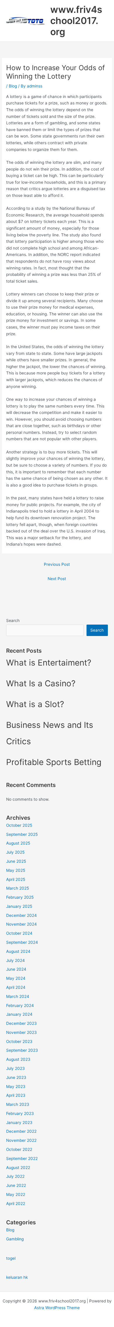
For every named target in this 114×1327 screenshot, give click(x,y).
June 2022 (16, 1185)
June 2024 (16, 969)
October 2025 (19, 825)
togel (10, 1258)
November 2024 (21, 924)
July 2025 (15, 852)
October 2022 (19, 1149)
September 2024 (22, 942)
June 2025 (16, 861)
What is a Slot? (35, 704)
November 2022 (21, 1140)
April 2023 (15, 1095)
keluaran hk (17, 1277)
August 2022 (18, 1167)
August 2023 (18, 1059)
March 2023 (17, 1104)
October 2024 (19, 933)
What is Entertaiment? (48, 663)
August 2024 (18, 951)
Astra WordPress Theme (57, 1307)
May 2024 (15, 978)
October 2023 (19, 1041)
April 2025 (15, 879)
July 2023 (15, 1068)
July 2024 (15, 960)
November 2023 (21, 1032)
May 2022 (15, 1194)
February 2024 (20, 1005)
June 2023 (16, 1077)
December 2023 (21, 1023)
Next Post (57, 578)
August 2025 (18, 843)
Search (13, 620)
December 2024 (21, 915)
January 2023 (19, 1122)
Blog (13, 86)
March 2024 (17, 996)
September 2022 (22, 1158)
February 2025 (20, 897)
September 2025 (22, 834)
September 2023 (22, 1050)
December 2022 (21, 1131)
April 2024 (15, 987)
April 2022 (15, 1203)
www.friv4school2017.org (76, 21)
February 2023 (20, 1113)
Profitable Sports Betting (53, 762)
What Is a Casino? (40, 683)
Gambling (15, 1239)
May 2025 (15, 870)
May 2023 (15, 1086)
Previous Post (57, 564)
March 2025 (17, 888)
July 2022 (15, 1176)
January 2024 (19, 1014)
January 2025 (19, 906)
